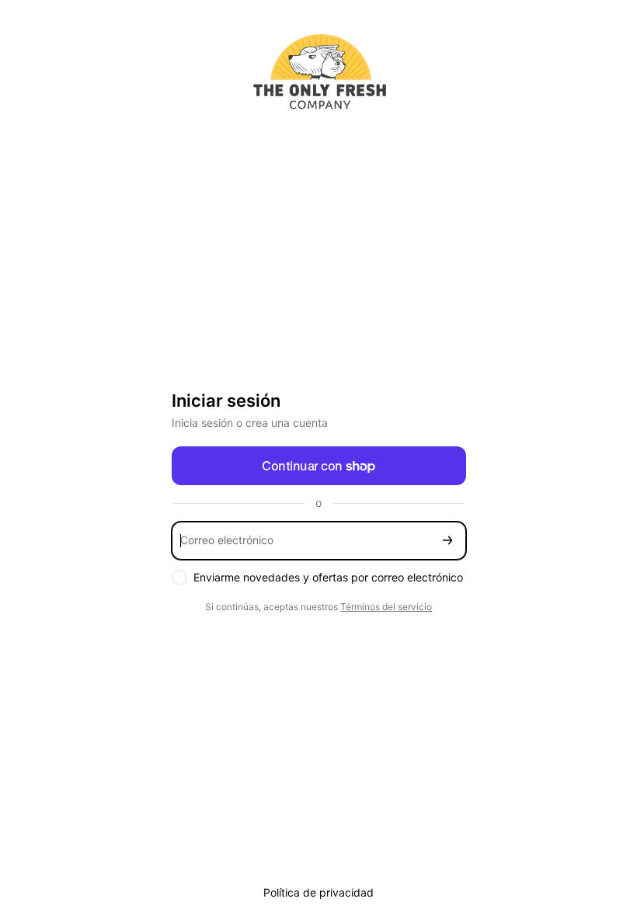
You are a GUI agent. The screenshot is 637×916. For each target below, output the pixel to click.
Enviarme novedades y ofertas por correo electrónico (328, 577)
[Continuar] (447, 540)
